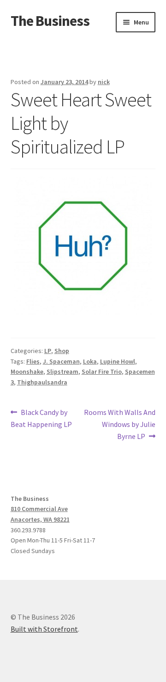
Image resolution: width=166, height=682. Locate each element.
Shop (61, 351)
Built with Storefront (44, 628)
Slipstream (62, 371)
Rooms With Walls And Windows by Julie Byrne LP (119, 424)
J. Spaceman (61, 361)
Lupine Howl (117, 361)
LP (47, 351)
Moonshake (27, 371)
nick (104, 82)
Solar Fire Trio (102, 371)
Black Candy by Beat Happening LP (41, 418)
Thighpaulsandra (42, 382)
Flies (33, 361)
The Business (50, 21)
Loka (90, 361)
